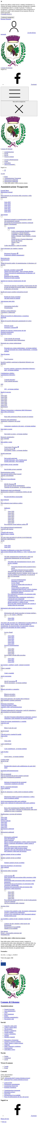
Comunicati (7, 1058)
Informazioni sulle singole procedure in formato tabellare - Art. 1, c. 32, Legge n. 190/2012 (20, 613)
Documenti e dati (9, 1019)
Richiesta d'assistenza (10, 1087)
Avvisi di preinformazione (18, 579)
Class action (4, 736)
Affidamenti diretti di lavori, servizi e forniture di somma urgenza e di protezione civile (24, 590)
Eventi (6, 1068)
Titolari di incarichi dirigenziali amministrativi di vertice (16, 321)
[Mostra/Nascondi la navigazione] (15, 94)
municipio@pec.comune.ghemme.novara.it (16, 1079)
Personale (3, 317)
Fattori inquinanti (9, 840)
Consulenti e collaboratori (8, 312)
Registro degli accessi (10, 916)
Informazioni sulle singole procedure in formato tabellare (16, 608)
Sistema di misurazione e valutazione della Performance (16, 410)
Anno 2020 (7, 210)
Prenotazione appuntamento (12, 1084)
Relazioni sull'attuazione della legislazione (16, 846)
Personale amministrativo (11, 1017)
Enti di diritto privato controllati (9, 464)
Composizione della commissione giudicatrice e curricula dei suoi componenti (21, 598)
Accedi (3, 173)
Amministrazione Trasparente (13, 178)
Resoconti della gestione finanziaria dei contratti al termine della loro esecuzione (22, 604)
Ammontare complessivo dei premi (10, 421)
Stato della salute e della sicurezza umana (15, 848)
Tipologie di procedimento (8, 479)
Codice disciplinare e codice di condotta (15, 245)
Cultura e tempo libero (10, 1027)
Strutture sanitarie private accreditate (11, 854)
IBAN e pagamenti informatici (9, 786)
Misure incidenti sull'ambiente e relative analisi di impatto (20, 842)
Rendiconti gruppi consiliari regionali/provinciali (14, 292)
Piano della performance (7, 412)
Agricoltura (7, 163)
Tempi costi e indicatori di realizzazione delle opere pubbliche (18, 803)
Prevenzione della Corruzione (9, 870)
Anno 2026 (11, 511)
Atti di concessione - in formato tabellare (15, 683)
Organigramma (8, 308)
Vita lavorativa (8, 1029)
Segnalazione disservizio (11, 1086)
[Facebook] (5, 170)
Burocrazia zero (5, 258)
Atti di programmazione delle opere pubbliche (13, 801)
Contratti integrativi (9, 379)
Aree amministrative (9, 1011)
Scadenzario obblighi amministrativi (14, 255)
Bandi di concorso (6, 392)
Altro (12, 244)
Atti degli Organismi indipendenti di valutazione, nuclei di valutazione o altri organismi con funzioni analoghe (20, 717)
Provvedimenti (5, 499)
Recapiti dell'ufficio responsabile (13, 496)
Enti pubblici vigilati (6, 442)
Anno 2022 (7, 207)
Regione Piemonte (6, 19)
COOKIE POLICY (6, 14)
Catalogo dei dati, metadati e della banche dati (17, 923)
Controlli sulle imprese (7, 529)
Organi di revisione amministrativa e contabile (13, 721)
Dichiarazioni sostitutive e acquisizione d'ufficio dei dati (16, 492)
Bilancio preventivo (9, 694)
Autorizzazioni (8, 1048)
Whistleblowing (5, 934)
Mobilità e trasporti (9, 1037)
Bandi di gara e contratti (7, 534)
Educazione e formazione (11, 1040)
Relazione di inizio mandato (12, 278)
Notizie (6, 1056)
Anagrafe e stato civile (10, 1026)
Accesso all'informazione (11, 159)
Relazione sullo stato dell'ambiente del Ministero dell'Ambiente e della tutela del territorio (17, 850)
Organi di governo (9, 1009)
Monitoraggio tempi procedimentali (10, 490)
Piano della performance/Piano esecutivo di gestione (18, 416)
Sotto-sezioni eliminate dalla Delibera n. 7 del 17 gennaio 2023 (18, 551)
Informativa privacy (9, 1092)
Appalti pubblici (8, 1032)
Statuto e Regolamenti (10, 224)
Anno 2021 (7, 208)
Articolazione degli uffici (8, 301)
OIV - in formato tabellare (11, 389)
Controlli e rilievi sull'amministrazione (11, 707)
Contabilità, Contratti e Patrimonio (20, 234)
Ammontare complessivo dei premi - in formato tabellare (20, 426)
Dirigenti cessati (8, 326)
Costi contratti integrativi (11, 381)
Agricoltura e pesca (9, 1049)
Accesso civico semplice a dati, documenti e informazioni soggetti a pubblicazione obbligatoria (20, 911)
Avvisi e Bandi (15, 583)
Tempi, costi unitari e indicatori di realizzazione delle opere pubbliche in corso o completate (20, 810)
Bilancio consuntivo (9, 695)
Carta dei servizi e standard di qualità (11, 734)
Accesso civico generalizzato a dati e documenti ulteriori (20, 914)
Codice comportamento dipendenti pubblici (23, 231)
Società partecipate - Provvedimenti (14, 461)
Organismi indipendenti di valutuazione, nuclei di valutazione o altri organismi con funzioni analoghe (18, 711)
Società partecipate (6, 453)
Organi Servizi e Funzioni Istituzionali (22, 239)
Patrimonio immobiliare (7, 704)
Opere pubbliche (5, 788)
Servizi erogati (5, 731)
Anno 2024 (7, 203)
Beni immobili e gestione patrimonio (11, 700)
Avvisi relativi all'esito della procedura (14, 655)
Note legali (7, 1093)
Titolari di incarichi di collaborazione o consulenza (15, 316)
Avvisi (2, 540)
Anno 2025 (7, 202)
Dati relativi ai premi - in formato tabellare (16, 434)
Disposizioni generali (6, 192)
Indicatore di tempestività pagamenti (11, 777)
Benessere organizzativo (7, 437)
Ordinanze (7, 508)
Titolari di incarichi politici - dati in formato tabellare (18, 271)
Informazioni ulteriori (17, 592)
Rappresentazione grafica (8, 472)
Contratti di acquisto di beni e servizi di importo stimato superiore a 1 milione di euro (21, 601)
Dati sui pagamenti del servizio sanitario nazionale (15, 775)
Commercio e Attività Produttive (20, 233)
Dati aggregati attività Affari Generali (11, 474)
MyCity (4, 1121)
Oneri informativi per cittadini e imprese (12, 248)
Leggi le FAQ (8, 1082)
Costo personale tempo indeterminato (14, 340)
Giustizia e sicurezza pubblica (12, 1041)
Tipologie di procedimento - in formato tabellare (17, 487)
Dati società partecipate (10, 458)
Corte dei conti (5, 723)
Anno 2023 (7, 205)
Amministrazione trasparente (12, 1090)
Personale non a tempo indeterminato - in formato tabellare (20, 348)
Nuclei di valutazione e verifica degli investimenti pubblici (17, 792)
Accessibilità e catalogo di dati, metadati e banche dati (16, 919)
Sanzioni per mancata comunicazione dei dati (13, 281)
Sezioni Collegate (6, 820)
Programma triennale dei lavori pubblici (22, 570)
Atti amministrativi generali (11, 221)
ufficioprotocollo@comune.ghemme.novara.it (17, 1078)
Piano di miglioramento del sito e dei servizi (16, 1097)
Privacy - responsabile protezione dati (11, 933)
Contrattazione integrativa (8, 375)
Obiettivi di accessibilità (10, 928)
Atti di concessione (6, 676)
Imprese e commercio (10, 1030)
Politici (6, 1015)
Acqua (6, 161)
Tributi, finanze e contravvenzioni (13, 1043)
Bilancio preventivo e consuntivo (10, 689)
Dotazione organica (6, 333)
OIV (2, 384)
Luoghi (6, 1066)
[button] (9, 152)
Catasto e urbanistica (10, 1034)
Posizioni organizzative (7, 332)
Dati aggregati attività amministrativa (14, 485)
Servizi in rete (4, 761)
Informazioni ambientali (11, 180)
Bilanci (3, 686)
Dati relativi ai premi (6, 429)
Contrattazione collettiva (7, 373)
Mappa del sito (5, 1118)
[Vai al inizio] (1, 961)
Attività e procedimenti (7, 475)
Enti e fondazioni (9, 1014)
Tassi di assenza (5, 354)
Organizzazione (5, 259)
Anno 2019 (7, 211)
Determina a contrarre (17, 581)
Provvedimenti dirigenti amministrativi (11, 527)
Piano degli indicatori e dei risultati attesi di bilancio (15, 698)
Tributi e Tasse (15, 242)
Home (6, 176)
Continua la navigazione (7, 17)
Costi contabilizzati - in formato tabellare (15, 748)
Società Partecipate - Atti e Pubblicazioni (15, 460)
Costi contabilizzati (6, 744)
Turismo (6, 1035)
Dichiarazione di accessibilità (12, 927)
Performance (4, 406)
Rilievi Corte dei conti (10, 728)
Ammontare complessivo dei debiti (14, 783)
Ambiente (7, 1045)
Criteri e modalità (5, 668)
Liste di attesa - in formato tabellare (14, 756)
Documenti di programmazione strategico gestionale (18, 222)
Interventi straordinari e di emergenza (11, 865)
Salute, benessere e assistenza (12, 1046)
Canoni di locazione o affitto (9, 705)
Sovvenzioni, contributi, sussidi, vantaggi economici (15, 665)
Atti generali (4, 214)
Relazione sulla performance (9, 419)
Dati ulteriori (4, 931)
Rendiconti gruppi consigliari (12, 296)
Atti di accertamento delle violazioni (14, 903)
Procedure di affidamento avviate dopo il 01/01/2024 (15, 550)
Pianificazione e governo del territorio (11, 814)
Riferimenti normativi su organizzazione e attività (18, 219)
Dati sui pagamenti (6, 774)
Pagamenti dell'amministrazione (9, 770)
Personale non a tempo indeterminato (11, 343)
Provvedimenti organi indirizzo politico (11, 503)
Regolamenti (11, 227)
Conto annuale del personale (12, 338)
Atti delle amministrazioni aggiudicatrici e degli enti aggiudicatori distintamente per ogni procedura (18, 557)
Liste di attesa (4, 751)
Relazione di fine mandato (11, 276)
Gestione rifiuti (5, 759)
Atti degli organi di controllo (12, 298)
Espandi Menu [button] (5, 190)
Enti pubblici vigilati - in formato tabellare (15, 450)
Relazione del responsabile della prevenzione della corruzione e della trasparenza (18, 887)
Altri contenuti (5, 867)
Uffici (6, 1012)
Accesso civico (5, 906)
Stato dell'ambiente (9, 838)
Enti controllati (5, 438)
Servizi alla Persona (16, 240)
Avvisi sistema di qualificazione (20, 587)
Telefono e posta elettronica (8, 311)
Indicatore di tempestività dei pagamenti (15, 782)
